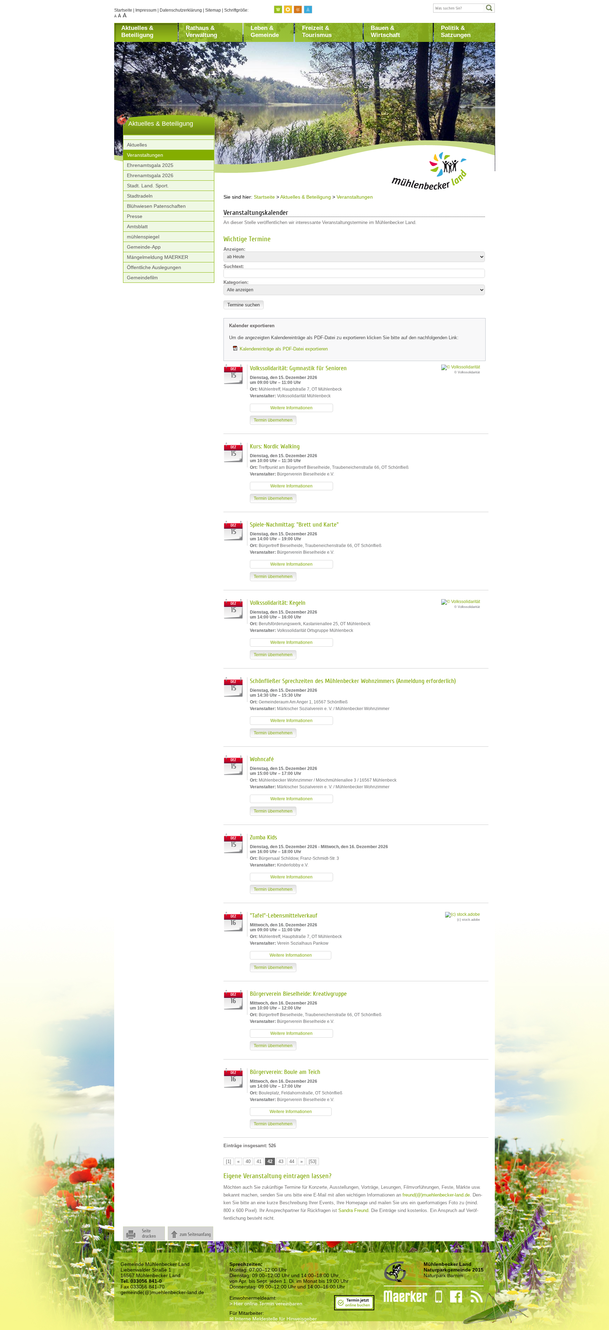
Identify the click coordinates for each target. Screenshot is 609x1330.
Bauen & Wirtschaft (385, 31)
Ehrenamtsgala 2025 (150, 165)
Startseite (123, 10)
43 (280, 1161)
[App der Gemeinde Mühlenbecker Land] (434, 1297)
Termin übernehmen (273, 420)
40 (248, 1161)
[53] (312, 1161)
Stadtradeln (140, 196)
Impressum (145, 10)
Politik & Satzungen (455, 31)
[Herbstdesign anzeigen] (298, 9)
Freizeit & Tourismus (317, 31)
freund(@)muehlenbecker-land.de (436, 1195)
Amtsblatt (137, 226)
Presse (134, 216)
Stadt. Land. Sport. (148, 185)
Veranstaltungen (145, 155)
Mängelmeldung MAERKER (157, 257)
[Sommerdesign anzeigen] (288, 9)
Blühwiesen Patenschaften (156, 206)
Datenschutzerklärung (181, 10)
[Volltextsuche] (463, 8)
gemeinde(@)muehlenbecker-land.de (162, 1292)
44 (291, 1161)
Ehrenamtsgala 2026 (150, 175)
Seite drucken (149, 1233)
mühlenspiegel (143, 237)
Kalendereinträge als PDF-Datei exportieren (284, 349)
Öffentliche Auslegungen (154, 267)
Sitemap (213, 10)
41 (259, 1161)
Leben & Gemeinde (265, 31)
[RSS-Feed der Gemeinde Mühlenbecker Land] (472, 1297)
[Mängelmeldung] (402, 1297)
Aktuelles (137, 145)
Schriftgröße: (236, 10)
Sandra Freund (353, 1210)
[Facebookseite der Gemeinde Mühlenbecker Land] (452, 1297)
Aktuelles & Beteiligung (137, 31)
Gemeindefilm (142, 277)
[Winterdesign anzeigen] (308, 9)
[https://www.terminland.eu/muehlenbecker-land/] (354, 1307)
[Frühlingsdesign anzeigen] (278, 9)
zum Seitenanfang (195, 1234)
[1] (228, 1161)
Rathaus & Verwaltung (201, 31)
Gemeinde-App (144, 247)
